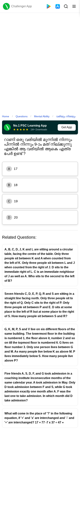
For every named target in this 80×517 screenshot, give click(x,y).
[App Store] (57, 6)
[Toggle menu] (74, 6)
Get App (66, 127)
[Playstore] (49, 6)
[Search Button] (65, 6)
